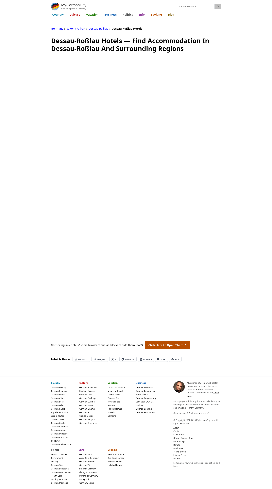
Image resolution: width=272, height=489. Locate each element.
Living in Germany (88, 472)
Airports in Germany (89, 458)
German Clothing (87, 398)
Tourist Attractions (116, 387)
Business (141, 382)
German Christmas (88, 423)
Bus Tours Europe (116, 458)
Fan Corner (178, 434)
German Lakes (57, 405)
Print (177, 359)
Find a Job (140, 405)
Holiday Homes (115, 408)
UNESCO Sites (57, 419)
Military (54, 461)
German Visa (57, 465)
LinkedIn (147, 359)
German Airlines (87, 461)
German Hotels (115, 461)
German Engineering (146, 398)
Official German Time (183, 438)
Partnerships (179, 441)
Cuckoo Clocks (86, 416)
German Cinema (87, 408)
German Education (60, 468)
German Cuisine (87, 401)
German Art (84, 412)
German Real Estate (145, 412)
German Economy (144, 387)
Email (163, 359)
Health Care (56, 475)
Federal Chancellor (60, 454)
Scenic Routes (57, 416)
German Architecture (61, 444)
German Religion (87, 419)
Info (81, 449)
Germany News (86, 482)
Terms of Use (179, 451)
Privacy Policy (179, 455)
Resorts (111, 405)
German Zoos (114, 398)
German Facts (85, 454)
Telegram (101, 359)
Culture (83, 382)
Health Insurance (116, 454)
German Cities (57, 398)
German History (58, 387)
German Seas (57, 401)
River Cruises (114, 401)
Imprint (177, 458)
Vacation (113, 382)
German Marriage (59, 482)
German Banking (144, 408)
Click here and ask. (198, 413)
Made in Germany (87, 391)
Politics (55, 449)
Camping (112, 416)
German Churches (59, 437)
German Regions (59, 391)
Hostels (111, 412)
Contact (177, 431)
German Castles (58, 423)
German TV (84, 465)
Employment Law (59, 479)
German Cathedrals (60, 426)
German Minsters (59, 433)
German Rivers (58, 408)
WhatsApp (83, 359)
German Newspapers (61, 472)
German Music (86, 405)
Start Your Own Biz (145, 401)
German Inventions (88, 387)
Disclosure (178, 448)
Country (55, 382)
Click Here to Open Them (167, 345)
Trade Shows (142, 394)
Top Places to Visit (59, 412)
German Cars (85, 394)
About (176, 427)
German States (58, 394)
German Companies (145, 391)
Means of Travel (115, 391)
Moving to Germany (88, 475)
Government (57, 458)
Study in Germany (87, 468)
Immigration (85, 479)
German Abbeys (58, 430)
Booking (112, 449)
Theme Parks (114, 394)
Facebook (129, 359)
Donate (176, 445)
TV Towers (55, 440)
